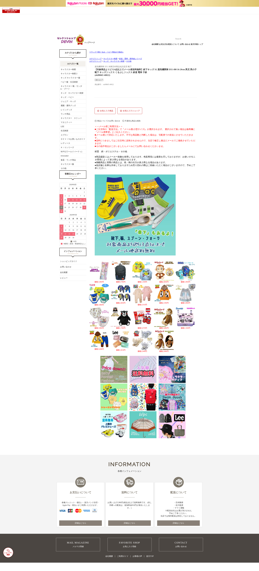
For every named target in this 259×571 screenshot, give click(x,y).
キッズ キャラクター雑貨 (113, 61)
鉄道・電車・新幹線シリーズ (130, 59)
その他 (128, 61)
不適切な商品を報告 (133, 121)
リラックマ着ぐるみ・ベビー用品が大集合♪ (106, 52)
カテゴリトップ (95, 59)
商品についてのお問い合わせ (108, 121)
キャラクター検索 (110, 59)
